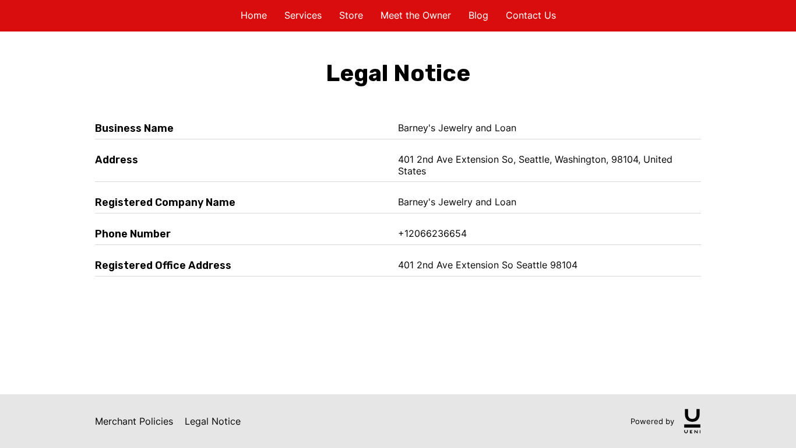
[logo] (692, 421)
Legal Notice (213, 421)
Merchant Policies (134, 421)
